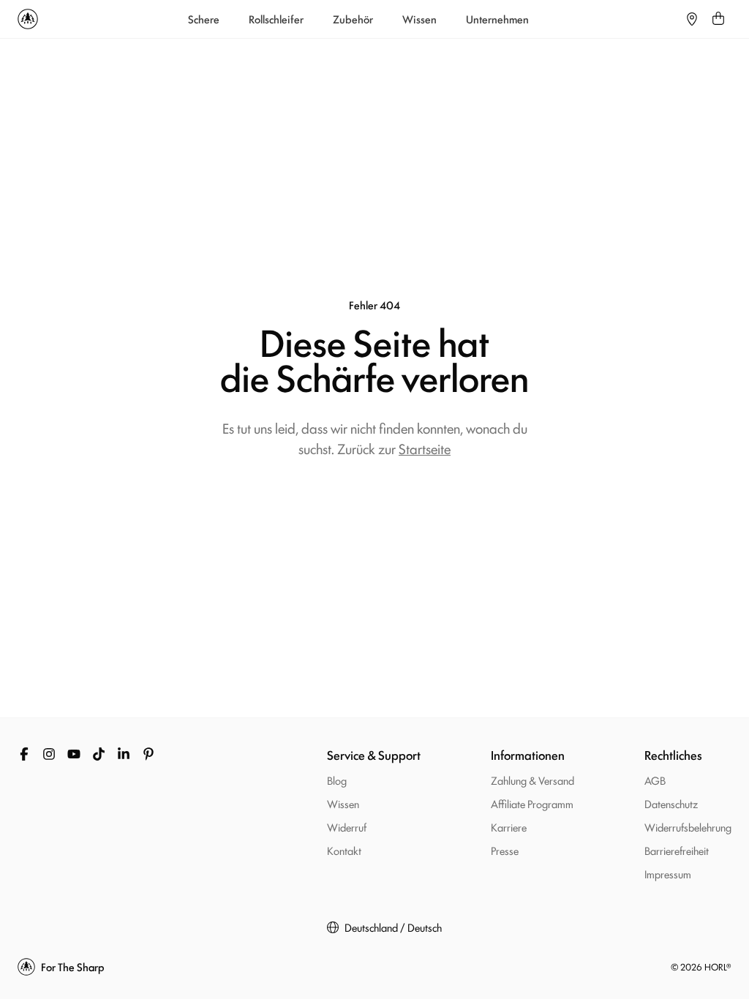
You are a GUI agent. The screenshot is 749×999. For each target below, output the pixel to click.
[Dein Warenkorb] (718, 19)
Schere (203, 19)
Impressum (667, 873)
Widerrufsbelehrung (687, 826)
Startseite (425, 448)
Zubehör (353, 19)
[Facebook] (24, 754)
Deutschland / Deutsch (393, 927)
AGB (655, 780)
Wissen (419, 19)
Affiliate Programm (532, 803)
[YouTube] (73, 754)
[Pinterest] (148, 754)
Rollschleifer (276, 19)
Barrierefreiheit (676, 850)
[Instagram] (49, 754)
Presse (505, 850)
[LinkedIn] (123, 754)
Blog (337, 780)
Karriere (509, 826)
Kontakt (344, 850)
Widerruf (346, 826)
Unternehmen (497, 19)
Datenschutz (671, 803)
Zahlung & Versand (532, 780)
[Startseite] (28, 19)
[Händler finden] (692, 19)
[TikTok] (98, 754)
